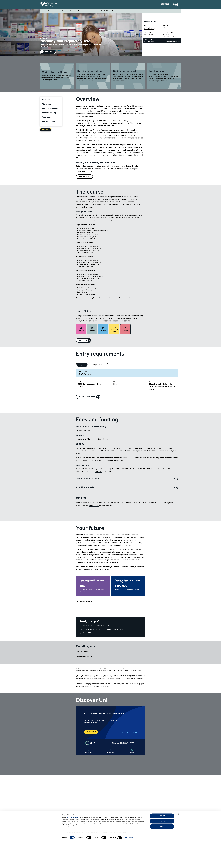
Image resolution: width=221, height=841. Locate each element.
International (98, 365)
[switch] (88, 837)
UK (82, 365)
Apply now (45, 130)
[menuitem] (42, 11)
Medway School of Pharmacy (96, 298)
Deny (162, 826)
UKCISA (98, 471)
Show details (129, 837)
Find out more (84, 177)
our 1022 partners (72, 818)
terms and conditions (83, 672)
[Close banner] (179, 814)
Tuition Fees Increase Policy (112, 460)
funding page (94, 505)
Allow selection (162, 821)
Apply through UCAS (85, 633)
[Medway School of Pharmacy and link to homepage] (48, 4)
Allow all (162, 816)
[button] (83, 340)
